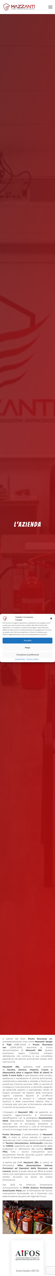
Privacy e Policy (33, 659)
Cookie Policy (20, 659)
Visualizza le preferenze (27, 654)
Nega (27, 647)
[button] (51, 618)
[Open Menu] (50, 7)
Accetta (27, 640)
